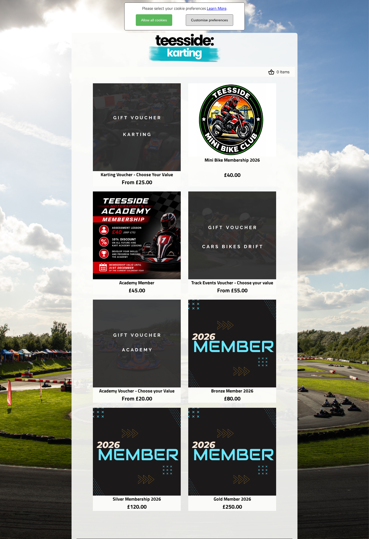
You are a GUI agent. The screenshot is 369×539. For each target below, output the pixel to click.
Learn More (216, 8)
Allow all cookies (154, 20)
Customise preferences (209, 20)
